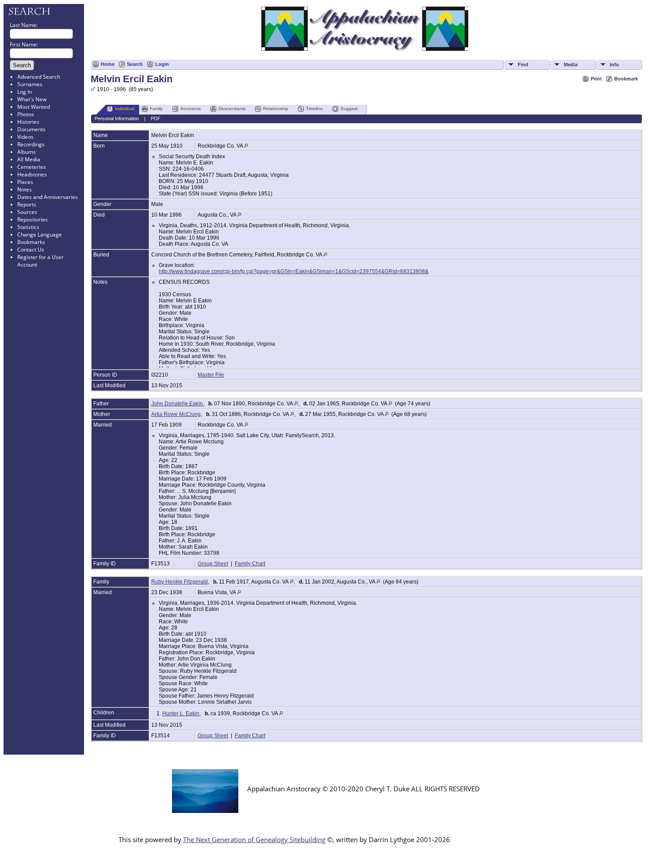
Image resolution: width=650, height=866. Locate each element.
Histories (28, 122)
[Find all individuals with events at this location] (246, 146)
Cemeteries (31, 167)
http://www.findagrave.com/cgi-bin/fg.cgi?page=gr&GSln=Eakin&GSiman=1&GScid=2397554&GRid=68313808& (293, 271)
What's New (31, 99)
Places (25, 182)
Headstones (32, 174)
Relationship (275, 108)
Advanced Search (38, 76)
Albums (26, 152)
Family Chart (250, 564)
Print (596, 78)
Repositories (32, 219)
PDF (156, 118)
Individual (124, 108)
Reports (26, 204)
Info (614, 64)
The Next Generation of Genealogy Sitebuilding (254, 839)
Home (108, 64)
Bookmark (626, 78)
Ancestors (190, 108)
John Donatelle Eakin (177, 404)
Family (156, 108)
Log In (24, 91)
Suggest (349, 108)
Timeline (314, 108)
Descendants (231, 108)
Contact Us (30, 249)
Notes (24, 189)
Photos (25, 114)
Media (570, 64)
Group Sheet (213, 564)
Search (135, 64)
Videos (25, 137)
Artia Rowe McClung (176, 414)
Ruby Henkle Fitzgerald (179, 582)
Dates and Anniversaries (47, 197)
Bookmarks (31, 242)
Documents (31, 129)
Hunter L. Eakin (180, 713)
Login (162, 64)
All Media (28, 159)
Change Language (39, 234)
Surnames (29, 84)
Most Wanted (33, 107)
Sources (27, 212)
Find (523, 64)
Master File (211, 375)
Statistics (28, 227)
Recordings (31, 144)
